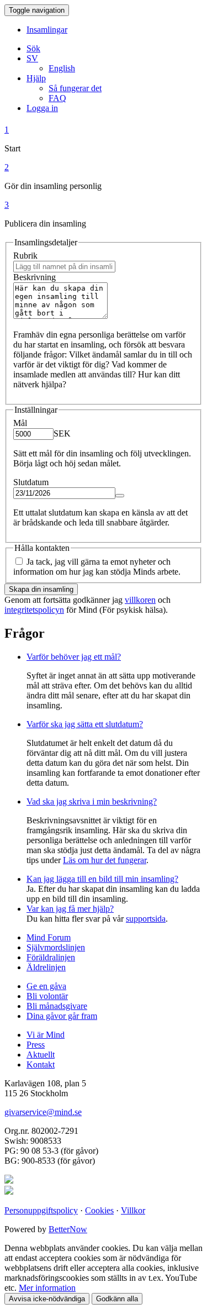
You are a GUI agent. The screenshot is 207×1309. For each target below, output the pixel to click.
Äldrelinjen (46, 967)
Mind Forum (48, 937)
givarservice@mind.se (43, 1112)
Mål (20, 423)
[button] (32, 58)
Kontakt (40, 1064)
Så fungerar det (75, 88)
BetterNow (68, 1229)
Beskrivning (34, 277)
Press (35, 1044)
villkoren (140, 599)
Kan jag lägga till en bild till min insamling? (102, 879)
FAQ (57, 98)
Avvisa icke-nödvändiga (47, 1299)
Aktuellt (40, 1054)
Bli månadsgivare (56, 1006)
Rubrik (25, 255)
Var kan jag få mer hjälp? (70, 908)
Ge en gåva (46, 986)
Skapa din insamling (41, 589)
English (62, 68)
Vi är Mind (45, 1034)
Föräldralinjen (50, 957)
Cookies (99, 1210)
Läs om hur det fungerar (104, 860)
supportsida (146, 918)
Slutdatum (31, 482)
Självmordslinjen (55, 947)
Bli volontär (47, 996)
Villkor (133, 1210)
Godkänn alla (117, 1299)
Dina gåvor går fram (61, 1016)
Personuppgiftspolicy (41, 1210)
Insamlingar (46, 29)
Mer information (47, 1287)
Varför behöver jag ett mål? (73, 656)
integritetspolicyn (34, 609)
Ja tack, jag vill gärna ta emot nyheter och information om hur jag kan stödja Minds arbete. (97, 566)
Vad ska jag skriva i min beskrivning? (91, 801)
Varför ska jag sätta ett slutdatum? (84, 724)
